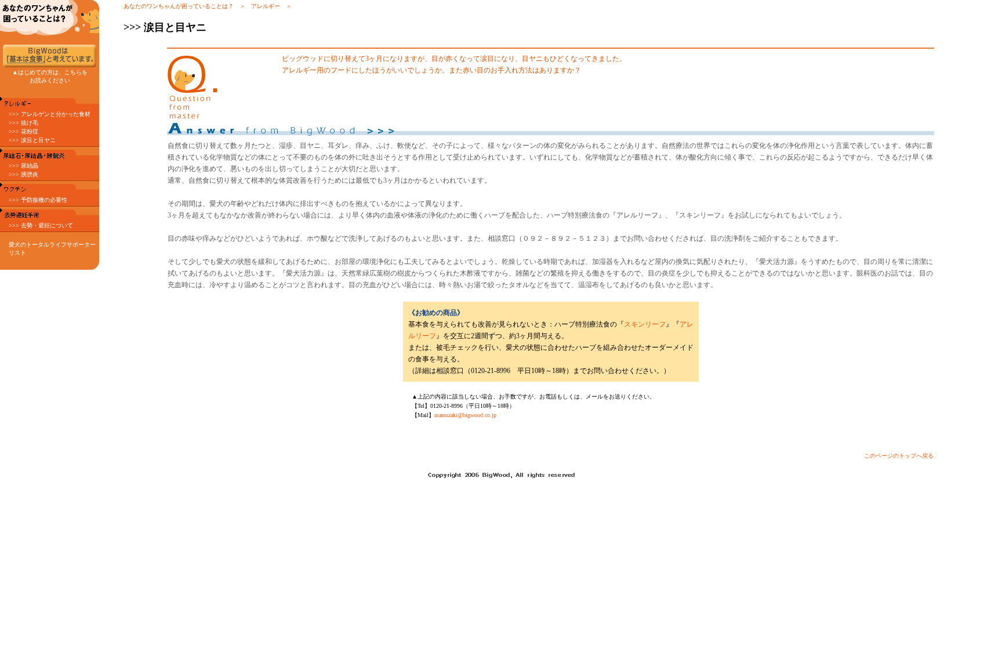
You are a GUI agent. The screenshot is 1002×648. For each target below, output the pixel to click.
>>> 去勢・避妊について (41, 225)
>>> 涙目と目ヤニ (32, 140)
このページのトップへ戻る (899, 455)
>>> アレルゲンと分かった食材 (49, 114)
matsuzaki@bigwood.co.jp (465, 415)
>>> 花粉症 (23, 131)
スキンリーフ (645, 324)
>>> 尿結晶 (23, 165)
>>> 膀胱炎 (23, 174)
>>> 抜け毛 (23, 123)
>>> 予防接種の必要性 (38, 200)
